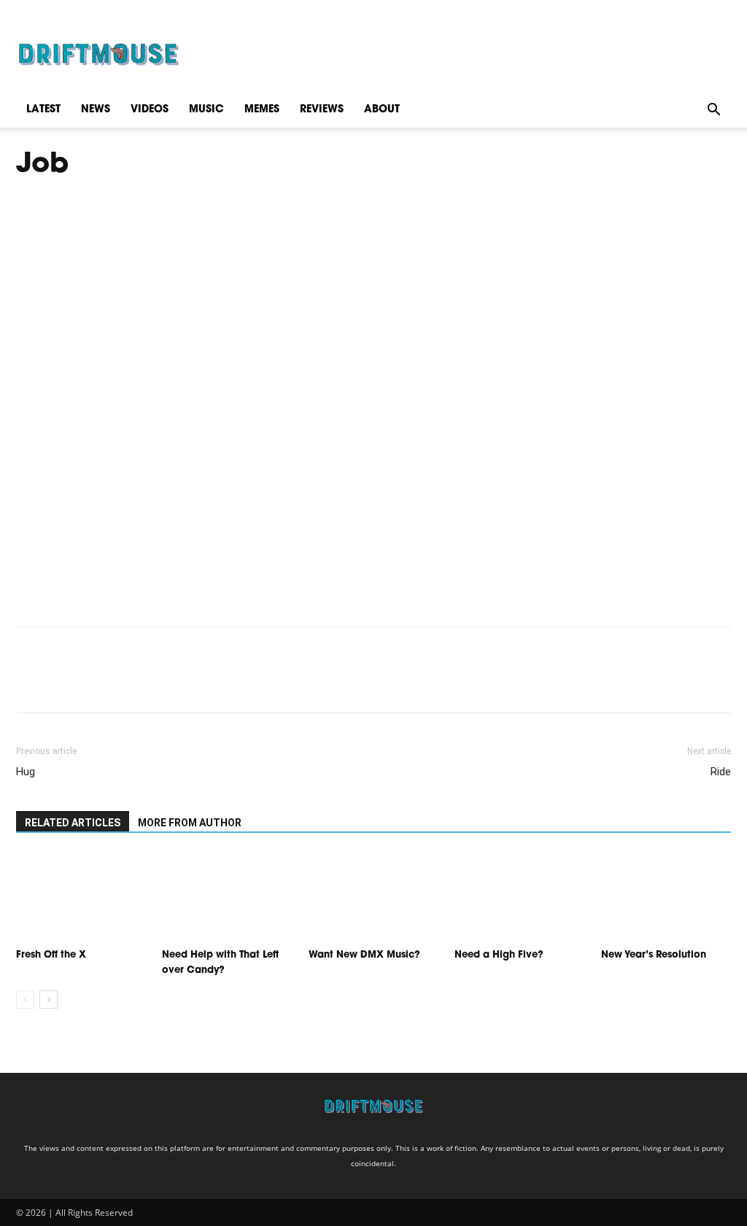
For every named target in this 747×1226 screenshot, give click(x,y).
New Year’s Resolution (653, 955)
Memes (261, 109)
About (382, 109)
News (95, 109)
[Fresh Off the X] (81, 897)
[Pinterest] (97, 682)
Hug (25, 771)
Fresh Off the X (51, 955)
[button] (713, 110)
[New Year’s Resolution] (666, 897)
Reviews (322, 109)
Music (206, 109)
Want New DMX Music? (364, 955)
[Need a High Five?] (519, 897)
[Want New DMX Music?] (373, 897)
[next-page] (48, 999)
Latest (43, 109)
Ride (721, 771)
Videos (150, 109)
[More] (165, 682)
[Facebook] (30, 682)
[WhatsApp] (131, 682)
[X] (64, 682)
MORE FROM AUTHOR (189, 823)
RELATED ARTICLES (72, 823)
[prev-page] (25, 999)
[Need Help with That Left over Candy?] (227, 897)
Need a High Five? (498, 955)
